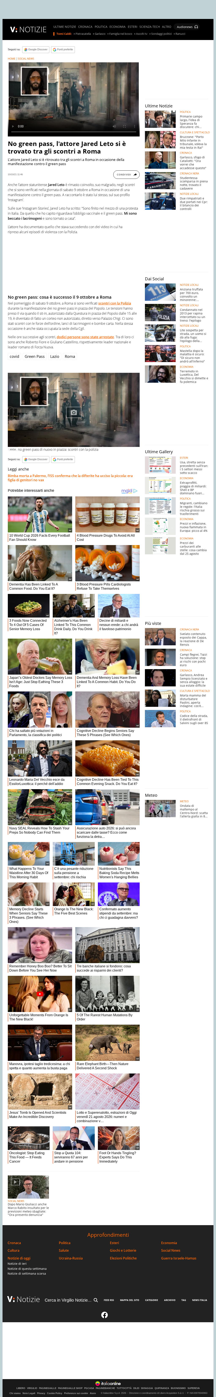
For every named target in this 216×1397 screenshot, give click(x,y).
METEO (184, 801)
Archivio (170, 1300)
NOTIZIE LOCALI (189, 194)
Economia (169, 1243)
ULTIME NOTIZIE (64, 26)
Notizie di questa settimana (27, 1269)
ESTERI (132, 26)
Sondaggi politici (161, 34)
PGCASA (89, 1388)
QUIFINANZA (162, 1388)
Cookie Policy (54, 1393)
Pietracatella (83, 34)
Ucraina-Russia (71, 1258)
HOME (11, 58)
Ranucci (180, 34)
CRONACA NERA (189, 173)
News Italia (199, 1300)
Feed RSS (109, 1300)
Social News (170, 1251)
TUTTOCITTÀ (124, 1388)
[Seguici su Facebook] (104, 1317)
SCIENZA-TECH (149, 26)
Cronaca (14, 1243)
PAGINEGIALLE (47, 1388)
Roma (70, 356)
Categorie (151, 1300)
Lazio (54, 356)
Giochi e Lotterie (123, 1251)
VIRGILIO (32, 1388)
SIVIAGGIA (147, 1388)
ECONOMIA (117, 26)
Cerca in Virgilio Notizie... (68, 1300)
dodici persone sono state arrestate (85, 337)
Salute (64, 1251)
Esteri (114, 1243)
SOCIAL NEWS (26, 58)
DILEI (136, 1388)
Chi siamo (15, 1393)
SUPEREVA (194, 1388)
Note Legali (29, 1393)
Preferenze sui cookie (76, 1393)
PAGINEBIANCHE (105, 1388)
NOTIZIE (33, 29)
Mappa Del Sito (129, 1300)
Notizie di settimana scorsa (27, 1273)
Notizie (28, 1299)
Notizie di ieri (17, 1264)
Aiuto (93, 1393)
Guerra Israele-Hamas (178, 1258)
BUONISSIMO (178, 1388)
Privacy (41, 1393)
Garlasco (100, 34)
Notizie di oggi (19, 1258)
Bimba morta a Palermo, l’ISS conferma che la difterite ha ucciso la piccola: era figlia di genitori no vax (70, 477)
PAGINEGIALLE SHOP (70, 1388)
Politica (64, 1243)
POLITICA (101, 26)
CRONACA (85, 26)
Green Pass (35, 356)
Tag (183, 1300)
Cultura (13, 1251)
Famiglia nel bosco (120, 34)
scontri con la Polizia (114, 303)
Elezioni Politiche (123, 1258)
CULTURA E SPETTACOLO (195, 132)
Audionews (185, 27)
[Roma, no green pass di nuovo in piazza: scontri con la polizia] (74, 410)
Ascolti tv (141, 34)
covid (14, 356)
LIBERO (20, 1388)
